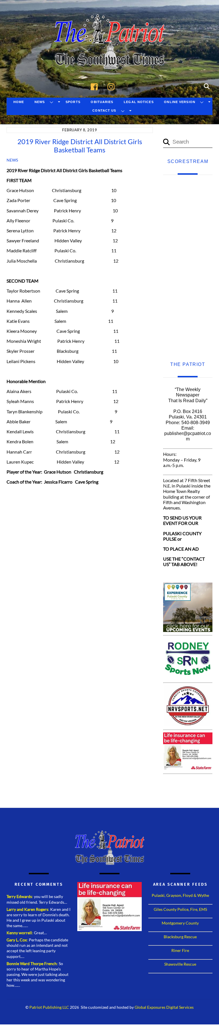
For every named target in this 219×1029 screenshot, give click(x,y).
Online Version (179, 102)
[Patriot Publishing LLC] (109, 60)
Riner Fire (180, 950)
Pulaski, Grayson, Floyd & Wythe (180, 895)
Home (18, 102)
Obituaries (102, 102)
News (40, 102)
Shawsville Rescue (180, 964)
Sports (73, 102)
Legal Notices (139, 102)
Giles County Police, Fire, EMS (180, 909)
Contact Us (104, 110)
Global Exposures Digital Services (164, 1007)
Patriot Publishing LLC (49, 1007)
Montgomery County (180, 923)
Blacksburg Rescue (180, 936)
